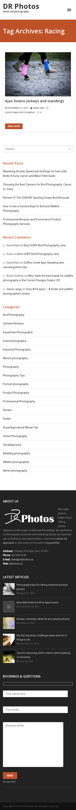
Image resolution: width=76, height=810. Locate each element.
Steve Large (14, 289)
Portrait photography (16, 384)
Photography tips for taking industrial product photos (42, 586)
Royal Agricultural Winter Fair (20, 427)
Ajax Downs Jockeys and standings (34, 101)
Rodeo (7, 418)
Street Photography (15, 436)
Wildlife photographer (16, 462)
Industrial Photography (17, 349)
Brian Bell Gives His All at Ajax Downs (37, 602)
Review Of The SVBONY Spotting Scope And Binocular (36, 197)
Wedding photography (16, 453)
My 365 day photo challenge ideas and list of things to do (42, 637)
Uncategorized (12, 444)
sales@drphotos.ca (22, 559)
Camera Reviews (13, 323)
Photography (11, 366)
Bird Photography (13, 314)
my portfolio (53, 542)
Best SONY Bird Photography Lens (45, 245)
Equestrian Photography (20, 112)
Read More (14, 126)
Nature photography (15, 358)
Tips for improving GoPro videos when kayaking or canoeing (43, 654)
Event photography (14, 340)
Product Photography (16, 392)
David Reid (38, 108)
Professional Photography (19, 401)
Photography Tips (14, 375)
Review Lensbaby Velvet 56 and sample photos (43, 618)
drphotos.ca (16, 563)
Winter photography (15, 470)
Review (7, 410)
